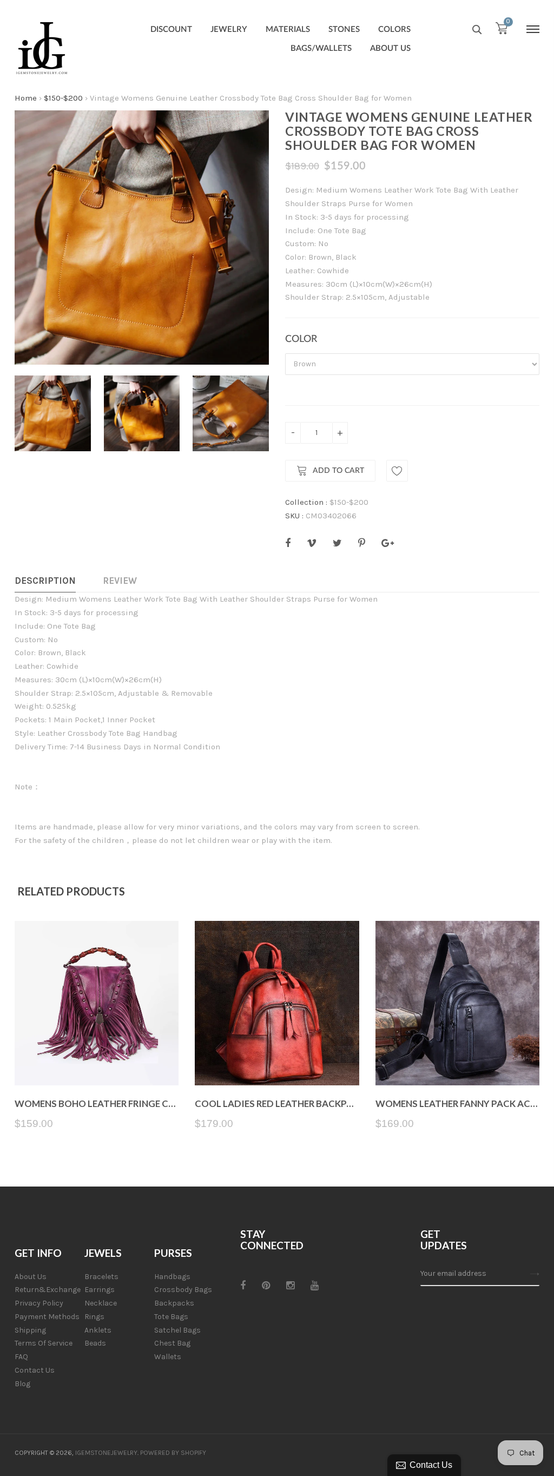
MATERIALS (288, 29)
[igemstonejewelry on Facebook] (243, 1286)
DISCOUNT (171, 29)
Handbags (172, 1276)
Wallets (167, 1356)
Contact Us (35, 1370)
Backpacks (174, 1303)
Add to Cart (338, 471)
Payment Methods (47, 1316)
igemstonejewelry (106, 1453)
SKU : (294, 515)
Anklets (97, 1330)
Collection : (306, 502)
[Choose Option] (96, 1059)
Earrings (99, 1289)
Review (120, 580)
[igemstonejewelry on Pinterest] (266, 1286)
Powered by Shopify (173, 1453)
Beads (95, 1343)
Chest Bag (172, 1343)
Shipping (30, 1330)
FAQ (21, 1356)
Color (301, 339)
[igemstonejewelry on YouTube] (315, 1286)
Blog (22, 1383)
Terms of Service (43, 1343)
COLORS (394, 29)
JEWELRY (228, 29)
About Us (31, 1276)
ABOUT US (390, 48)
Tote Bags (171, 1316)
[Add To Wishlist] (397, 471)
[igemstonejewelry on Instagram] (290, 1286)
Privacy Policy (39, 1303)
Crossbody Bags (183, 1289)
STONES (344, 29)
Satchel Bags (177, 1330)
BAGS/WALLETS (321, 48)
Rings (94, 1316)
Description (45, 580)
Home (26, 98)
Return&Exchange (48, 1289)
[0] (501, 30)
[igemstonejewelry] (42, 49)
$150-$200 (63, 98)
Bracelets (101, 1276)
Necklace (100, 1303)
